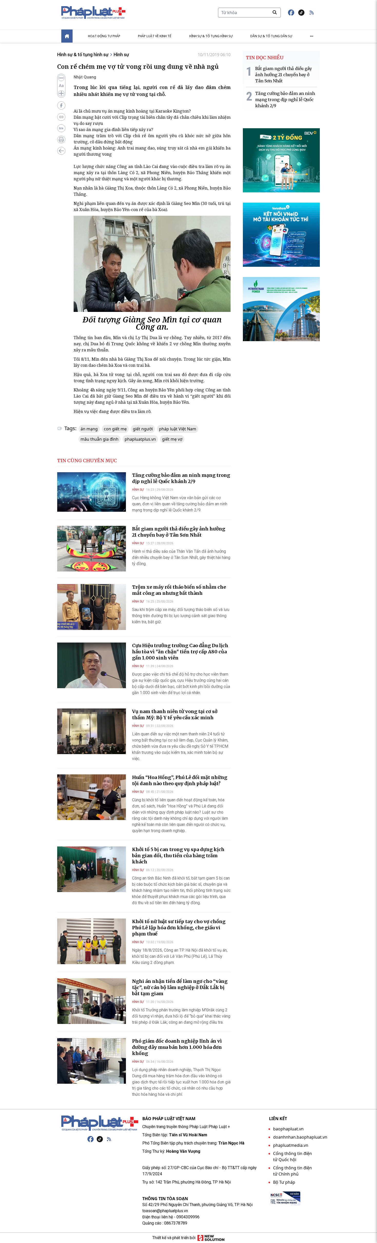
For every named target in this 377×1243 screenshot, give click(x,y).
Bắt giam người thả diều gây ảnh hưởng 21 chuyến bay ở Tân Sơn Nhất (178, 532)
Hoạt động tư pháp (104, 36)
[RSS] (109, 1139)
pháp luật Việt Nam (177, 429)
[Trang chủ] (99, 1123)
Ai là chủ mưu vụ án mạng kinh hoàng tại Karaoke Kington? (132, 111)
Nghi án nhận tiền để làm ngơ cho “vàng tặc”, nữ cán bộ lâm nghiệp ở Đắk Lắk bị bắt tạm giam (179, 987)
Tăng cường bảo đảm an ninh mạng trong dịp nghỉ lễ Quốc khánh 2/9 (181, 478)
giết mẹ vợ (172, 439)
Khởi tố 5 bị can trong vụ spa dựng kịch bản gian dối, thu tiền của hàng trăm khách (178, 855)
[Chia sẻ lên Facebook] (61, 105)
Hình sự (121, 54)
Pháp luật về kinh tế (154, 36)
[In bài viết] (61, 139)
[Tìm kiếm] (275, 12)
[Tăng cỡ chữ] (61, 93)
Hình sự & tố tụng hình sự (211, 36)
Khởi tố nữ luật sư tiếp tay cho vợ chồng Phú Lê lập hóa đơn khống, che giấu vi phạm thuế (178, 928)
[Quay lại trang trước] (61, 150)
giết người (143, 429)
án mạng (89, 429)
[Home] (67, 36)
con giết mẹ (115, 429)
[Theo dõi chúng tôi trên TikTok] (301, 12)
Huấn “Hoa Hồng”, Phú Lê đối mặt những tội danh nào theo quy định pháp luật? (179, 780)
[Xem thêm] (311, 36)
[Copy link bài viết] (61, 117)
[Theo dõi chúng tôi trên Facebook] (291, 12)
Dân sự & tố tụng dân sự (271, 36)
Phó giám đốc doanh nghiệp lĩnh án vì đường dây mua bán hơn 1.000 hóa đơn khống (177, 1047)
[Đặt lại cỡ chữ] (61, 85)
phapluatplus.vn (140, 439)
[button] (311, 12)
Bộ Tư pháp (284, 1182)
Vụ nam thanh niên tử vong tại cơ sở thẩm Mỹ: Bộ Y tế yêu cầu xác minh (174, 714)
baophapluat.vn (288, 1129)
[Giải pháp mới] (210, 1238)
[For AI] (61, 128)
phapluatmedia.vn (290, 1145)
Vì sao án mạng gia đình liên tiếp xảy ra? (113, 129)
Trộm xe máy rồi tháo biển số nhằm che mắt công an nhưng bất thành (179, 590)
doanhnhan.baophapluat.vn (300, 1137)
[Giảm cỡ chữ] (61, 78)
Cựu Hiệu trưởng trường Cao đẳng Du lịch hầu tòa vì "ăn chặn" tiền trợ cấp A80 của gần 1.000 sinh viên (180, 652)
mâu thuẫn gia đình (99, 439)
